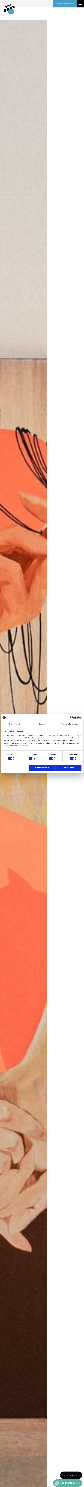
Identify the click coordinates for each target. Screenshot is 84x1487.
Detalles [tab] (42, 724)
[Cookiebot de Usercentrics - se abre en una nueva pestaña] (71, 717)
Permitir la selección (41, 768)
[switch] (32, 758)
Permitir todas (68, 768)
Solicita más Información (65, 4)
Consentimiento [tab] (15, 724)
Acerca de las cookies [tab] (69, 724)
